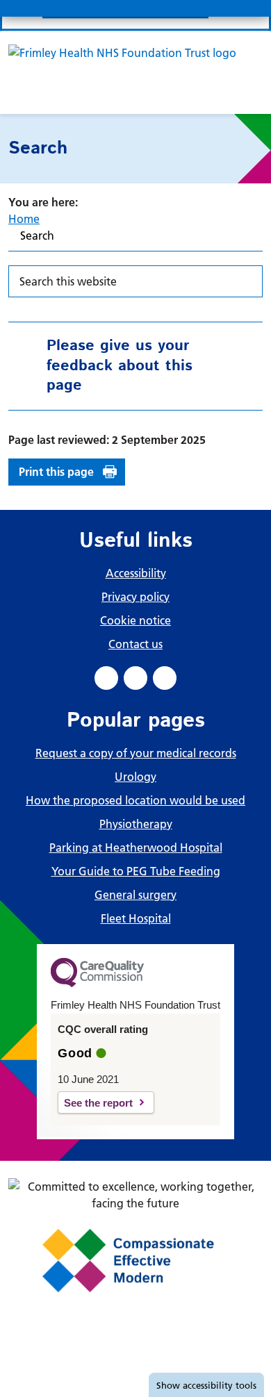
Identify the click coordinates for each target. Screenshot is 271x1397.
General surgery (135, 895)
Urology (135, 777)
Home (24, 219)
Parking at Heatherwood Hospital (135, 847)
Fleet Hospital (136, 918)
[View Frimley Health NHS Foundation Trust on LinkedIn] (135, 678)
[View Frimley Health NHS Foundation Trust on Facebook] (106, 678)
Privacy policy (135, 597)
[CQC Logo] (97, 983)
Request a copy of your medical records (135, 753)
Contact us (135, 644)
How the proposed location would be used (135, 800)
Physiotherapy (135, 824)
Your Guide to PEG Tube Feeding (135, 871)
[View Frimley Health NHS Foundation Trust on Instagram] (164, 678)
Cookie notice (135, 620)
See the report (98, 1103)
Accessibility (136, 573)
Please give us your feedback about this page (119, 366)
